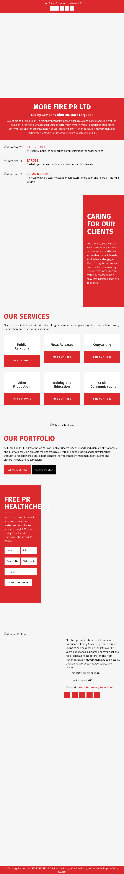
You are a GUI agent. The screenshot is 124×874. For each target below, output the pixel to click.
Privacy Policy (61, 868)
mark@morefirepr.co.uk (55, 3)
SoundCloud (107, 687)
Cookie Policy (79, 868)
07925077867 (76, 3)
